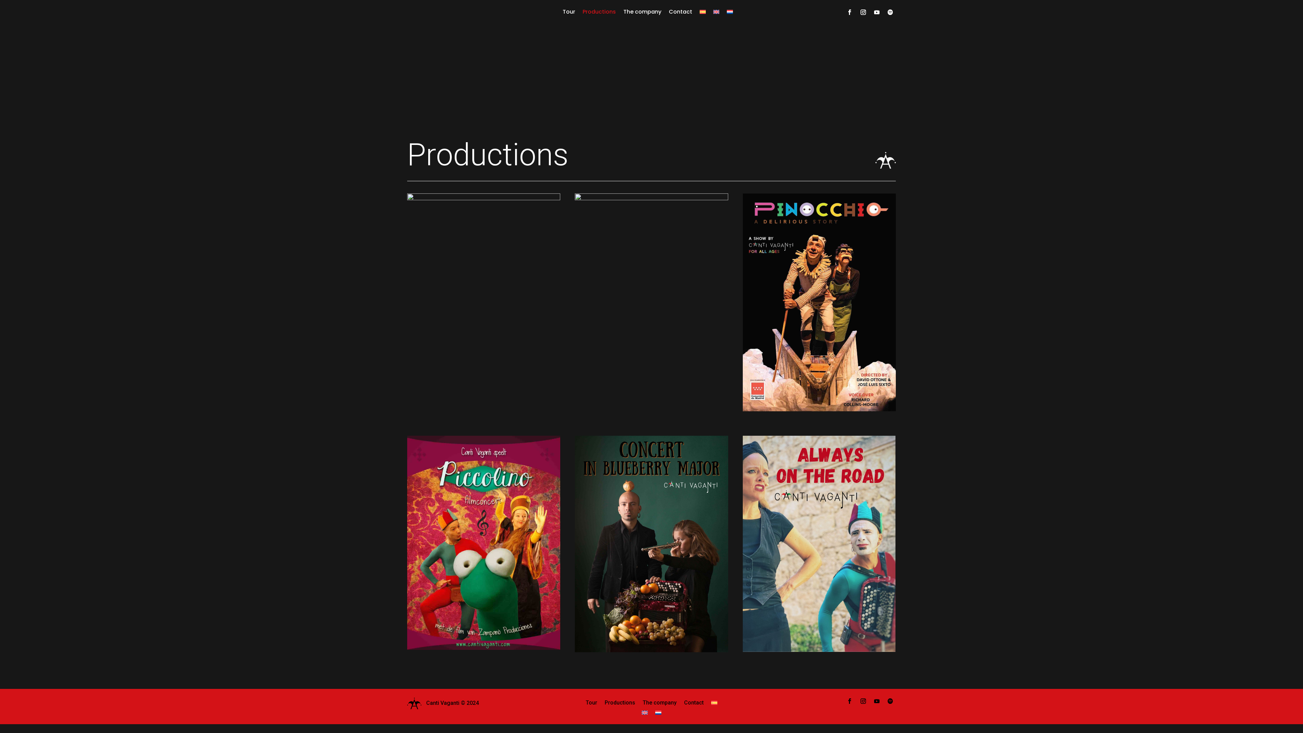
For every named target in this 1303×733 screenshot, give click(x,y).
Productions (599, 12)
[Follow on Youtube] (876, 12)
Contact (680, 12)
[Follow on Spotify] (890, 12)
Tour (569, 12)
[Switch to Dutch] (730, 15)
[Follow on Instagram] (863, 12)
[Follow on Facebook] (849, 12)
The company (642, 12)
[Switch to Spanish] (703, 15)
